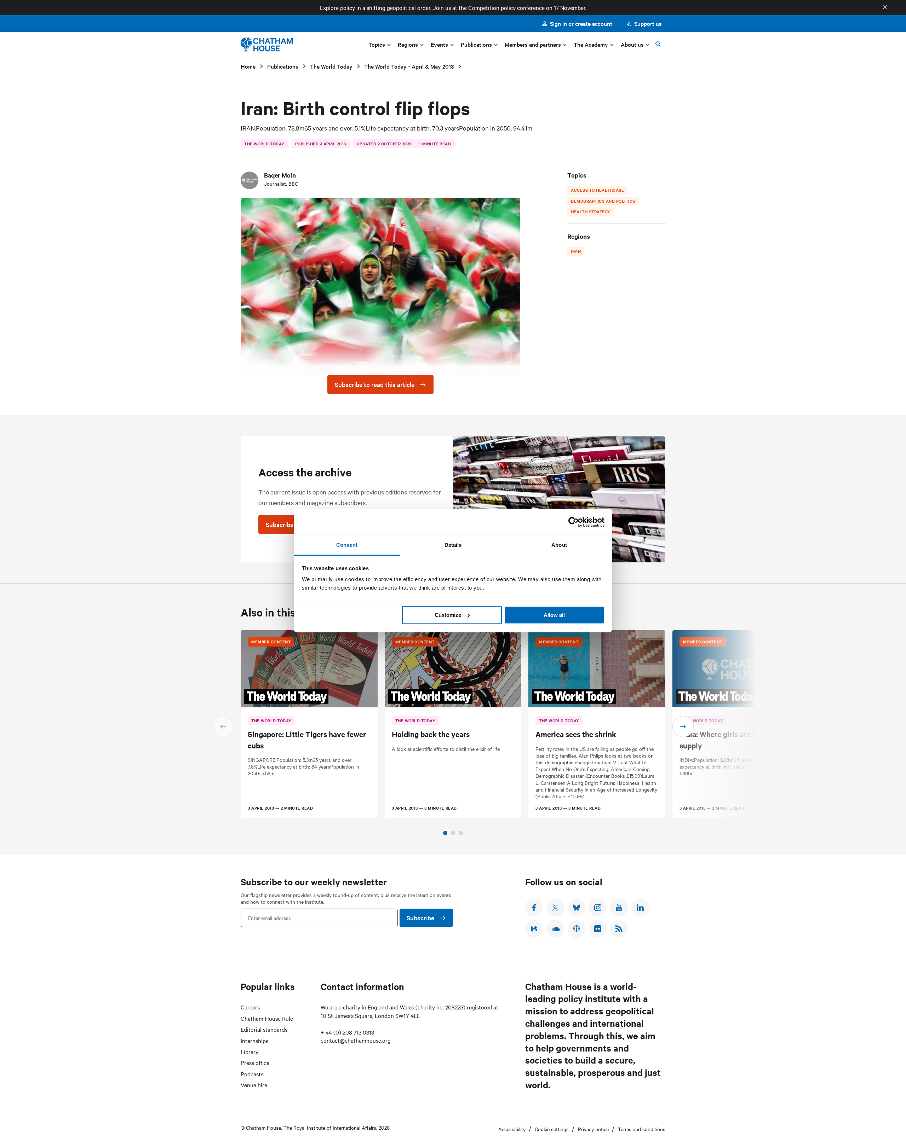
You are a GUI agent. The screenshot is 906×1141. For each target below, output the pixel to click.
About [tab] (559, 545)
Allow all (554, 615)
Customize (448, 615)
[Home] (267, 44)
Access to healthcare (597, 190)
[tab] (445, 833)
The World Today (331, 66)
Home (248, 66)
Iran (576, 251)
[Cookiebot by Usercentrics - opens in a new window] (573, 522)
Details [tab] (453, 545)
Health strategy (590, 211)
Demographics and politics (603, 201)
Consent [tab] (346, 545)
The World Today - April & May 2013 (409, 66)
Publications (282, 66)
